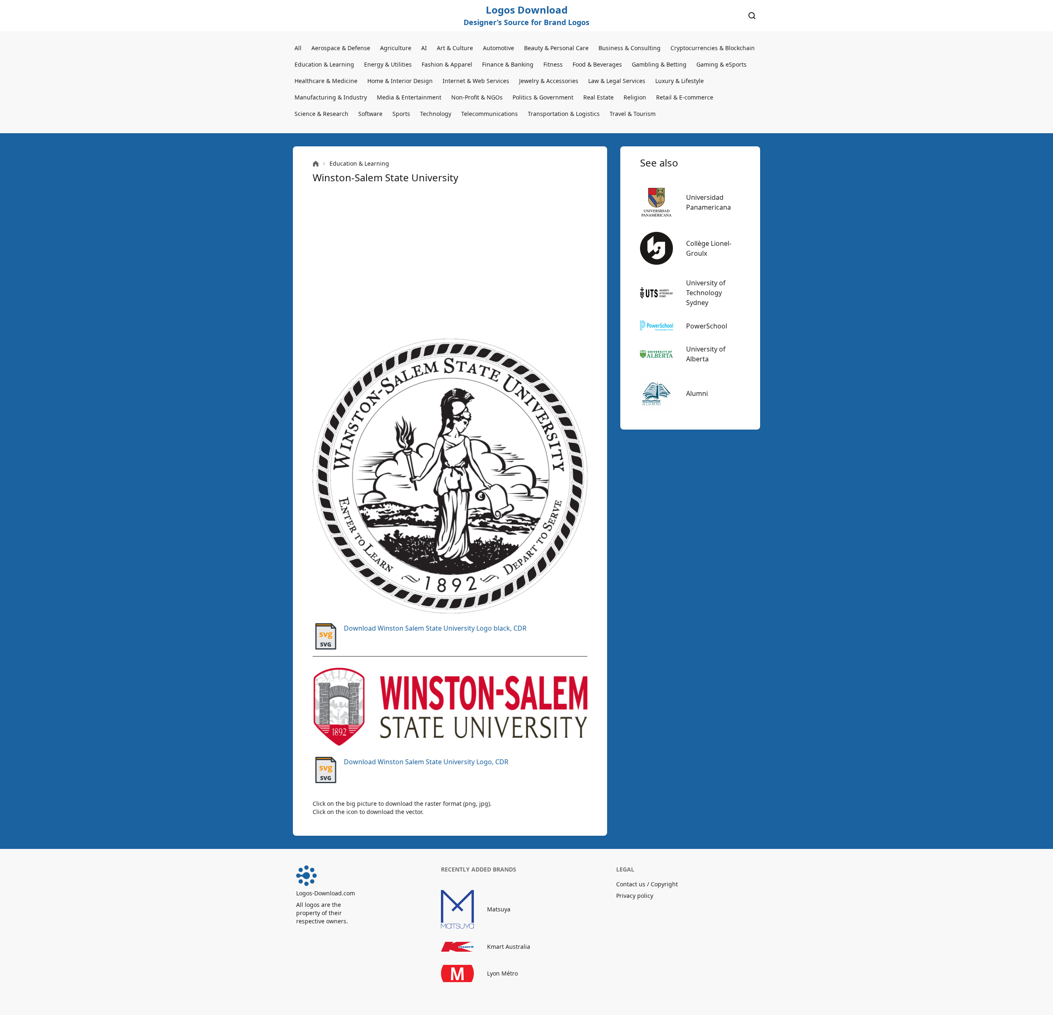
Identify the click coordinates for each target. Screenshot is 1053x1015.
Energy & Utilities (388, 64)
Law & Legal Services (616, 81)
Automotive (498, 48)
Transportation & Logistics (564, 114)
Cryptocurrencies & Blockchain (712, 48)
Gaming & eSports (721, 64)
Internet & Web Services (476, 81)
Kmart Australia (508, 946)
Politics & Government (543, 97)
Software (370, 114)
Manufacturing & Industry (331, 97)
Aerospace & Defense (340, 48)
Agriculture (395, 48)
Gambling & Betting (659, 64)
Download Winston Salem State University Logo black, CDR (435, 628)
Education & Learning (324, 64)
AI (424, 48)
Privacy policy (634, 895)
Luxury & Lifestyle (679, 81)
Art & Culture (455, 48)
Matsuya (498, 909)
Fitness (553, 64)
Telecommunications (489, 114)
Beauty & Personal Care (556, 48)
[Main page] (316, 164)
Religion (635, 97)
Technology (435, 114)
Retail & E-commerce (684, 97)
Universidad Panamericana (708, 202)
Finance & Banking (507, 64)
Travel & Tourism (633, 114)
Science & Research (321, 114)
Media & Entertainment (409, 97)
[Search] (752, 15)
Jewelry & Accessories (548, 81)
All (298, 48)
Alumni (697, 393)
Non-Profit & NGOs (477, 97)
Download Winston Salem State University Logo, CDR (426, 761)
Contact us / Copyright (647, 884)
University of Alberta (706, 353)
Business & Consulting (629, 48)
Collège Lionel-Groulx (708, 248)
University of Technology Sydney (706, 292)
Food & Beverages (597, 64)
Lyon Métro (502, 973)
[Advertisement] (450, 261)
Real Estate (598, 97)
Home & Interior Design (400, 81)
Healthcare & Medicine (326, 81)
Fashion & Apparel (447, 64)
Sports (401, 114)
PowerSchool (706, 326)
